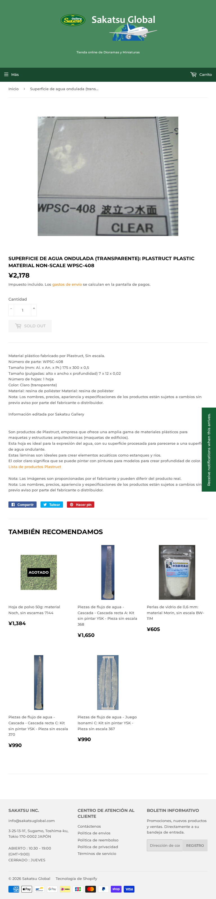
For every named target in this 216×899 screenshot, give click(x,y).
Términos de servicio (97, 853)
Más (15, 74)
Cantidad (17, 299)
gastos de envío (67, 284)
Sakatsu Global (36, 878)
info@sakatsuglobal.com (31, 820)
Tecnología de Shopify (76, 878)
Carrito (205, 74)
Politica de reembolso (98, 840)
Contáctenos (89, 826)
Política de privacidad (98, 846)
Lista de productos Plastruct (34, 466)
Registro (195, 845)
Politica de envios (94, 833)
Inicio (13, 89)
